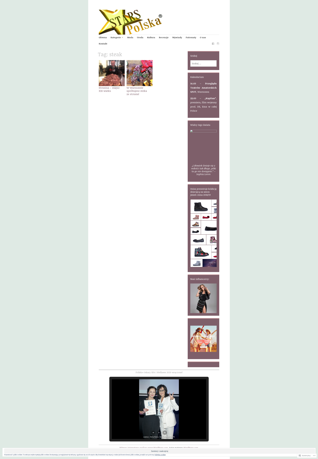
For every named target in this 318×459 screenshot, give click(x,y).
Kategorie (116, 37)
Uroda (140, 37)
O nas (203, 37)
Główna (103, 37)
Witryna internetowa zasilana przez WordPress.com (143, 447)
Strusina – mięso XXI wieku (109, 89)
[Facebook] (213, 44)
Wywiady (177, 37)
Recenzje (164, 37)
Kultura (151, 37)
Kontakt (103, 43)
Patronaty (191, 37)
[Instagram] (218, 44)
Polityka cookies (160, 455)
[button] (200, 206)
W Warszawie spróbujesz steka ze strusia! (137, 91)
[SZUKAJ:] (203, 63)
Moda (130, 37)
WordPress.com (191, 447)
